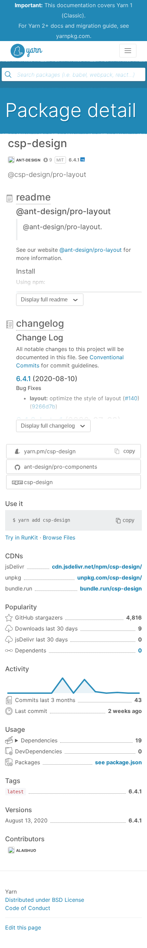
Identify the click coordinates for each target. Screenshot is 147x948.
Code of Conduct (27, 908)
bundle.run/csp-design (111, 588)
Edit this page (23, 927)
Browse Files (59, 537)
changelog (40, 323)
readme (33, 197)
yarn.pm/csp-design (50, 451)
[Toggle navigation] (127, 50)
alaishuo (26, 850)
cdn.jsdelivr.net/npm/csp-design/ (97, 566)
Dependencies (39, 740)
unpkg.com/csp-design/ (109, 577)
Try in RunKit (21, 537)
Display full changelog (48, 426)
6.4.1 (23, 379)
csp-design (38, 482)
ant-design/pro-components (60, 466)
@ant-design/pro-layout (90, 249)
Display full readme (44, 299)
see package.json (118, 762)
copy (129, 451)
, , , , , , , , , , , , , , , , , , (36, 740)
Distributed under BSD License (44, 899)
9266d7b (43, 406)
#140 (131, 398)
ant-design (28, 160)
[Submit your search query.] (8, 74)
